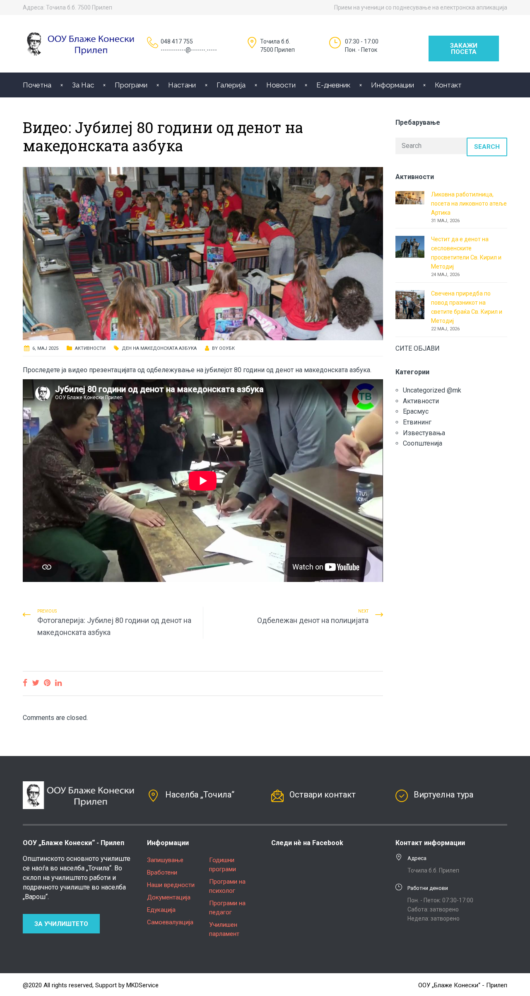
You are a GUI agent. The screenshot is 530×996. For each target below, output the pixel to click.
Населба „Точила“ (199, 795)
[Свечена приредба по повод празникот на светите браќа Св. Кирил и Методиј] (409, 304)
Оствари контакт (322, 795)
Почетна (37, 85)
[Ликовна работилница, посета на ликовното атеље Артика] (409, 197)
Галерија (231, 85)
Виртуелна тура (443, 795)
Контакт (448, 85)
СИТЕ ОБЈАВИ (417, 348)
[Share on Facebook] (25, 683)
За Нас (83, 85)
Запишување (165, 860)
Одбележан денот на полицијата (313, 620)
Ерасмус (416, 411)
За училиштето (61, 924)
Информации (392, 85)
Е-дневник (333, 85)
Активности (90, 348)
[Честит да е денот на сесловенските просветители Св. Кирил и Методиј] (409, 246)
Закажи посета (463, 49)
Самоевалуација (170, 922)
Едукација (161, 910)
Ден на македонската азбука (159, 348)
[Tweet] (35, 683)
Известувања (424, 433)
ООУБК (227, 348)
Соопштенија (422, 443)
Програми (131, 85)
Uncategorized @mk (432, 390)
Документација (168, 897)
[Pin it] (47, 683)
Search (487, 146)
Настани (182, 85)
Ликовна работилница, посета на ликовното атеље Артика (469, 203)
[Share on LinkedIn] (58, 683)
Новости (281, 85)
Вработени (162, 872)
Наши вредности (171, 885)
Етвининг (417, 422)
